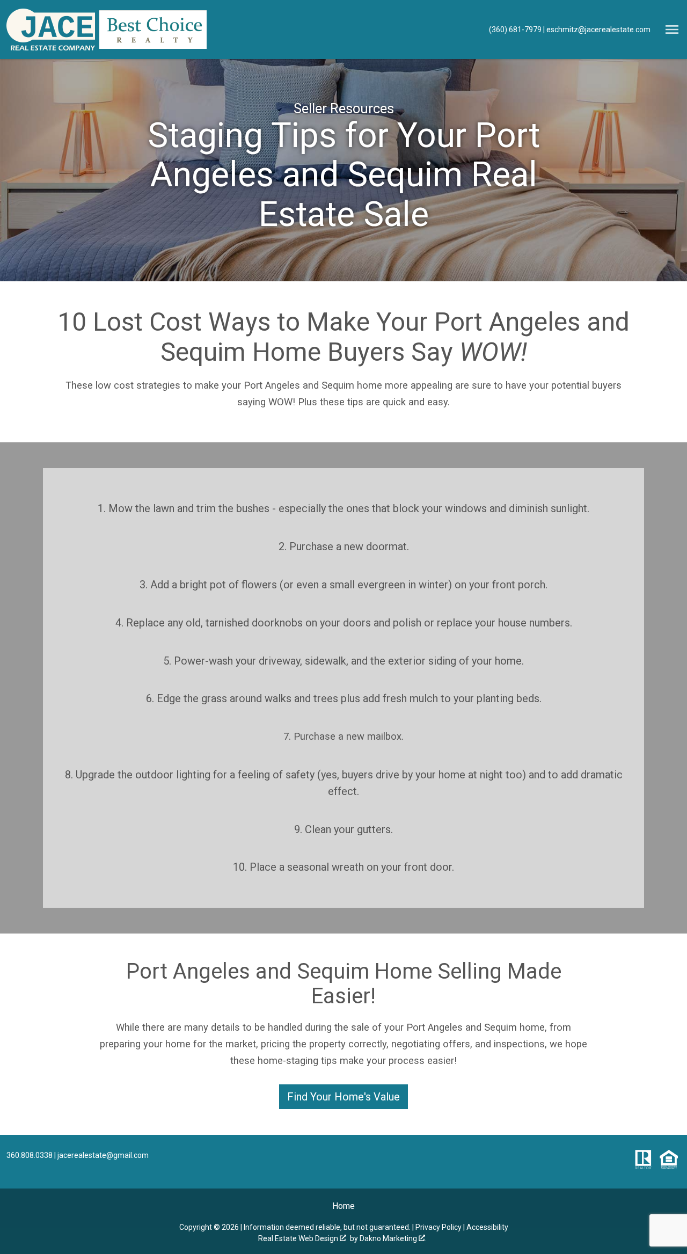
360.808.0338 (29, 1155)
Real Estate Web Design (299, 1238)
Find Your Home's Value (343, 1096)
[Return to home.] (50, 29)
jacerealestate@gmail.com (103, 1155)
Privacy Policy (438, 1227)
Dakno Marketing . (393, 1238)
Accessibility (487, 1227)
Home (343, 1206)
